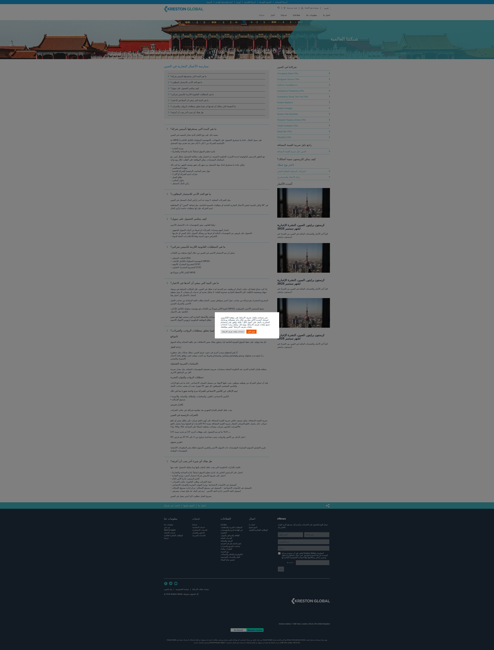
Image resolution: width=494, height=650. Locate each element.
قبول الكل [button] (251, 332)
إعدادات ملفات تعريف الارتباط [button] (233, 332)
